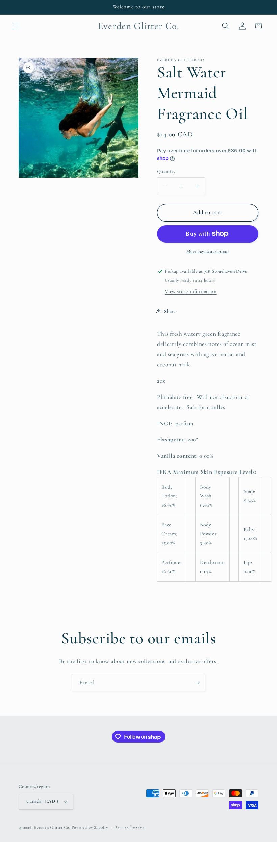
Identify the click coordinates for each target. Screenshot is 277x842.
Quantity (166, 171)
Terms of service (130, 827)
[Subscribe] (197, 683)
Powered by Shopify (90, 827)
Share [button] (170, 311)
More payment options (207, 251)
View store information (191, 291)
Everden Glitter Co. (52, 827)
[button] (15, 26)
